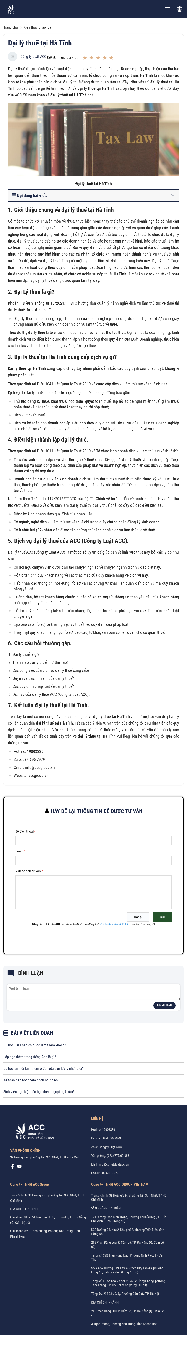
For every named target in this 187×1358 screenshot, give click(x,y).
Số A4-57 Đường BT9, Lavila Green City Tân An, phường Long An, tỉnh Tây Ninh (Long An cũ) (127, 1270)
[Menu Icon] (167, 9)
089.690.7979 (109, 1173)
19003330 (108, 1130)
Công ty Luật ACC (33, 56)
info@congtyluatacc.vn (113, 1164)
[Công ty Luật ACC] (11, 9)
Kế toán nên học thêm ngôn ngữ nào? (31, 1080)
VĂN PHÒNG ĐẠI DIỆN (106, 1208)
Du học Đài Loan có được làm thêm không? (34, 1045)
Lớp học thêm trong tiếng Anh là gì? (29, 1057)
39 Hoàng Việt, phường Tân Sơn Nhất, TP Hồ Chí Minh (45, 1157)
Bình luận (164, 1005)
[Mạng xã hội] (12, 1167)
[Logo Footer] (33, 1132)
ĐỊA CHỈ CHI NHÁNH (24, 1209)
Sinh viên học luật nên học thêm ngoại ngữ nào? (38, 1092)
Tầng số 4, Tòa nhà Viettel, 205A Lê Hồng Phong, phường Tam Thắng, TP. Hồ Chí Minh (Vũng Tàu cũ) (128, 1283)
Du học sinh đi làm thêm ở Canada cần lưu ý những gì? (43, 1068)
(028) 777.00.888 (118, 1156)
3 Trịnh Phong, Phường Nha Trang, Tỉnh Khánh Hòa (124, 1324)
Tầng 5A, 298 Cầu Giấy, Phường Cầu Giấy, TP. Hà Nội (125, 1294)
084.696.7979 (112, 1138)
